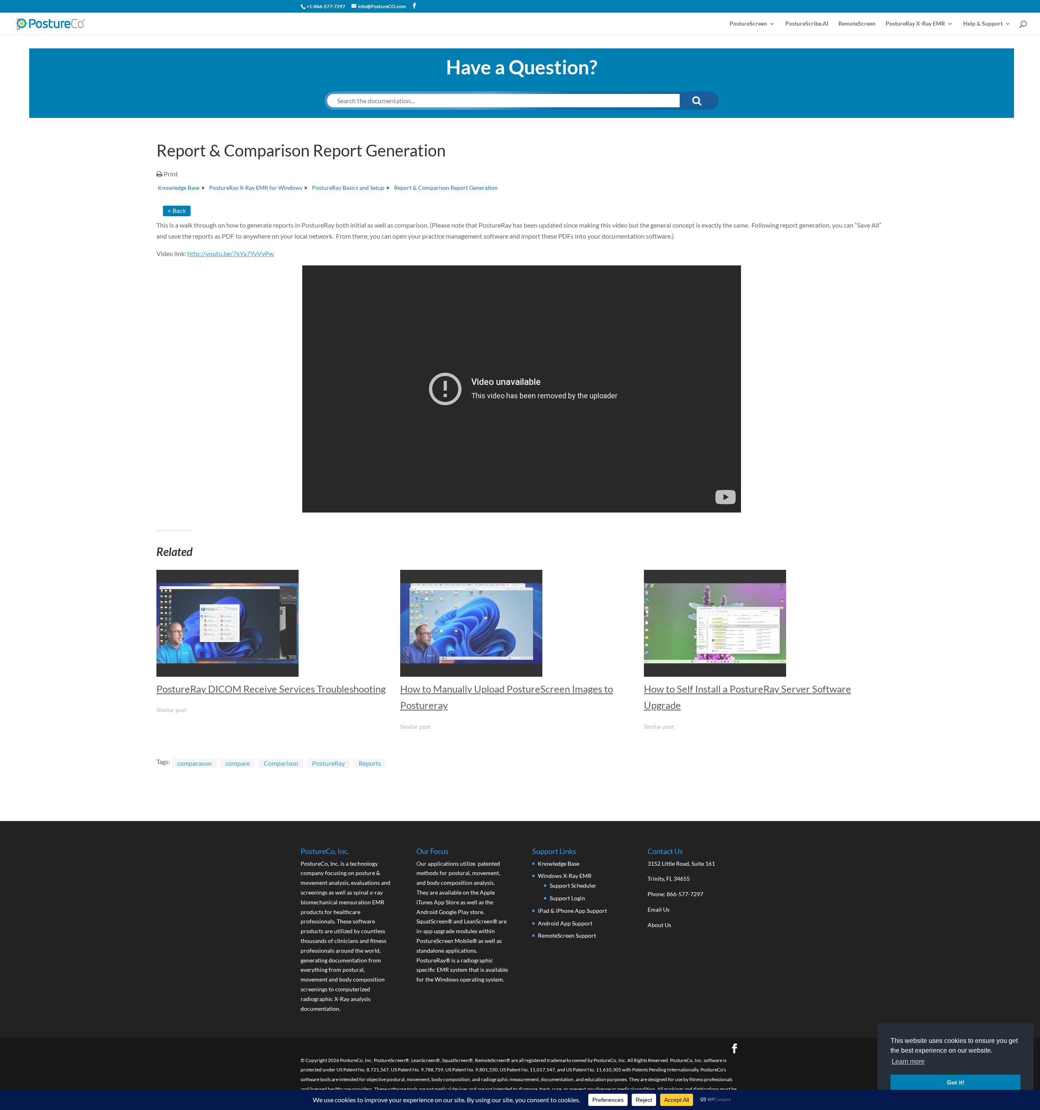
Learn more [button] (908, 1061)
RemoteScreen (856, 24)
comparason (194, 763)
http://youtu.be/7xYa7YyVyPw (230, 253)
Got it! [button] (955, 1082)
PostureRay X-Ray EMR (915, 24)
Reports (370, 763)
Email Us (659, 909)
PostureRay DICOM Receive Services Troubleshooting (271, 689)
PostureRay (328, 763)
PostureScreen (748, 24)
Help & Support (983, 24)
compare (237, 763)
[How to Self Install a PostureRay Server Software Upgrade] (762, 623)
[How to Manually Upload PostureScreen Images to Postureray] (518, 623)
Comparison (281, 763)
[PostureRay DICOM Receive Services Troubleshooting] (274, 623)
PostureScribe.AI (806, 24)
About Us (659, 924)
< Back (176, 210)
